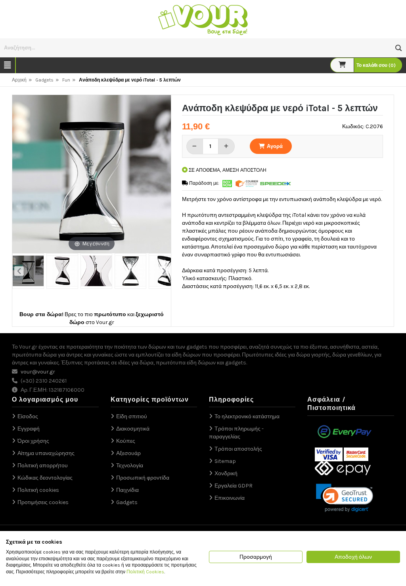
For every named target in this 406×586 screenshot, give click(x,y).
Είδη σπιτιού (131, 416)
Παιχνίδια (127, 490)
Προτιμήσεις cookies (43, 502)
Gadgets (44, 80)
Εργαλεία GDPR (233, 485)
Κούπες (125, 441)
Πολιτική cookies (38, 490)
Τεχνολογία (129, 465)
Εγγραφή (28, 428)
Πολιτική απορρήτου (42, 465)
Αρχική (19, 80)
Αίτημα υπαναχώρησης (46, 453)
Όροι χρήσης (33, 441)
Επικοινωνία (229, 498)
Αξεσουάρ (128, 453)
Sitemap (225, 461)
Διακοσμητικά (132, 428)
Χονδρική (225, 473)
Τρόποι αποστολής (238, 449)
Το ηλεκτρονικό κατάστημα (247, 416)
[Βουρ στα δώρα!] (203, 18)
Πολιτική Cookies (145, 572)
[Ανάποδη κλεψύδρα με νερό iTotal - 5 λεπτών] (28, 271)
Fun (66, 80)
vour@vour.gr (38, 371)
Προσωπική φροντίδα (142, 477)
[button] (398, 48)
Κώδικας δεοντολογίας (45, 477)
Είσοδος (27, 416)
